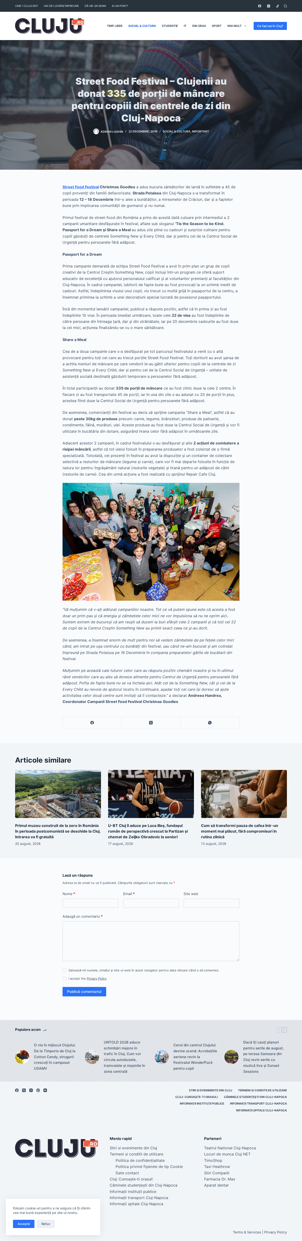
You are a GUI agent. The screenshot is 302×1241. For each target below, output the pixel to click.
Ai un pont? (120, 6)
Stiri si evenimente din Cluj (210, 1090)
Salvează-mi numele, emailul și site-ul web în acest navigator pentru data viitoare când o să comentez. (143, 970)
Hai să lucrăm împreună (61, 6)
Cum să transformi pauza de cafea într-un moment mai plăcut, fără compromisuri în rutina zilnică (239, 831)
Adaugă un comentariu (83, 916)
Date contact (127, 1173)
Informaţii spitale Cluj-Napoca (261, 1110)
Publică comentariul (84, 991)
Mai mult (234, 26)
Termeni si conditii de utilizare (262, 1090)
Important (200, 131)
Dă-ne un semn (95, 6)
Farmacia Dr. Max (219, 1179)
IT (185, 26)
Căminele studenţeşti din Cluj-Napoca (255, 1097)
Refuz (46, 1224)
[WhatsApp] (209, 723)
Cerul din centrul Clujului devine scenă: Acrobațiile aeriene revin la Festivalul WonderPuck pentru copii (195, 1057)
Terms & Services (247, 1232)
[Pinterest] (38, 1090)
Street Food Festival (81, 187)
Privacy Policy (97, 978)
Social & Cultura (142, 26)
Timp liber (114, 26)
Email (129, 894)
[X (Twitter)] (151, 723)
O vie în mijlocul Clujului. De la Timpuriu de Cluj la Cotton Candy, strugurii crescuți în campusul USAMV (55, 1057)
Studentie (170, 26)
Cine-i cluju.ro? (26, 6)
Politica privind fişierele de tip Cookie (149, 1166)
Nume (69, 894)
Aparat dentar (216, 1185)
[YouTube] (45, 1090)
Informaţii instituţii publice (202, 1103)
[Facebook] (259, 6)
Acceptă (24, 1224)
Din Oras (199, 26)
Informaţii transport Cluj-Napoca (258, 1103)
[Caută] (285, 6)
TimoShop (213, 1160)
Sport (217, 26)
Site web (191, 894)
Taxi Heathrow (217, 1166)
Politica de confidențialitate (140, 1160)
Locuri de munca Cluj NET (227, 1154)
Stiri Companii (216, 1173)
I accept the (87, 978)
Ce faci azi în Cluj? (270, 26)
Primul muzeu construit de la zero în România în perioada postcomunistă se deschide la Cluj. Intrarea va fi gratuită (58, 831)
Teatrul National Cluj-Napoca (230, 1148)
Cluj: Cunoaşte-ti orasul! (196, 1097)
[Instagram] (268, 6)
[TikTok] (277, 6)
